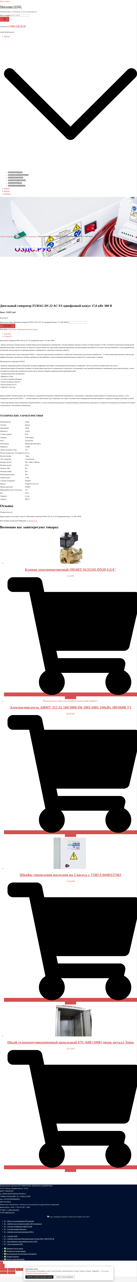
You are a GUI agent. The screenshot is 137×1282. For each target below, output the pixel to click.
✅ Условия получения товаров (15, 1251)
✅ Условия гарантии (11, 1256)
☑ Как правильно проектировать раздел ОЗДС (21, 1241)
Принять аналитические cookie (39, 1277)
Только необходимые (64, 1277)
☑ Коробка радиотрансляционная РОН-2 (19, 1232)
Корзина (7, 191)
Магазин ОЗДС (11, 6)
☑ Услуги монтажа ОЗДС (13, 1244)
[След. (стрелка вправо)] (11, 1272)
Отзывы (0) (8, 336)
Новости (7, 188)
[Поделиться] (11, 1269)
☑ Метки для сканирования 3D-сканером (19, 1221)
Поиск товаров (5, 15)
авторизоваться (31, 521)
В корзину (8, 326)
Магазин (7, 36)
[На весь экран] (19, 1269)
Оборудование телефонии (17, 180)
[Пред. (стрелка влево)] (3, 1272)
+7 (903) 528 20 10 (16, 26)
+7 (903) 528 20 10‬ (13, 1210)
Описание (7, 333)
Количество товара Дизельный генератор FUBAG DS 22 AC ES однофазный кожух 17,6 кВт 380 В (34, 322)
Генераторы (33, 236)
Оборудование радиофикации (18, 175)
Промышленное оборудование (17, 236)
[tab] (70, 333)
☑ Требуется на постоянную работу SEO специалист (23, 1224)
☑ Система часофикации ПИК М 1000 (18, 1226)
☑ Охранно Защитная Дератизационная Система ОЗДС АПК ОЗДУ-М (29, 1239)
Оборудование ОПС (15, 183)
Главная (2, 236)
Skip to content (5, 1)
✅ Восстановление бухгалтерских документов (20, 1254)
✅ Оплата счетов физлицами (14, 1259)
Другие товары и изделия (16, 186)
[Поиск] (4, 19)
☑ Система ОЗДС (11, 1236)
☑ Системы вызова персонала (15, 1229)
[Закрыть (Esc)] (3, 1269)
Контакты (7, 194)
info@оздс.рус (10, 1212)
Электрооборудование (15, 178)
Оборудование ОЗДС (15, 172)
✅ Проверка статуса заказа (13, 1248)
